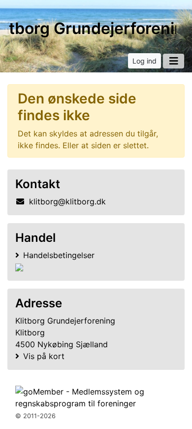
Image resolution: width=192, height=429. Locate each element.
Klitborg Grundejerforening (92, 28)
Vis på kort (43, 356)
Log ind (144, 61)
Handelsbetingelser (59, 255)
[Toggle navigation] (173, 61)
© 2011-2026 (35, 416)
